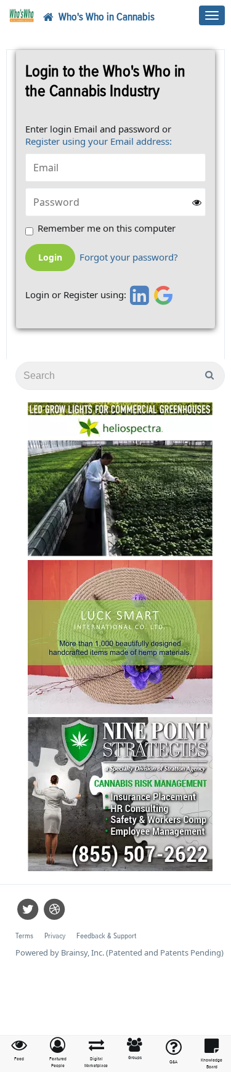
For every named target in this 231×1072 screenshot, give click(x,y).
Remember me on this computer (107, 228)
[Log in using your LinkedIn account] (137, 295)
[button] (58, 1053)
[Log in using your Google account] (163, 295)
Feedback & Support (106, 936)
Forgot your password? (128, 257)
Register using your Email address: (98, 141)
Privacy (54, 936)
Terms (24, 936)
